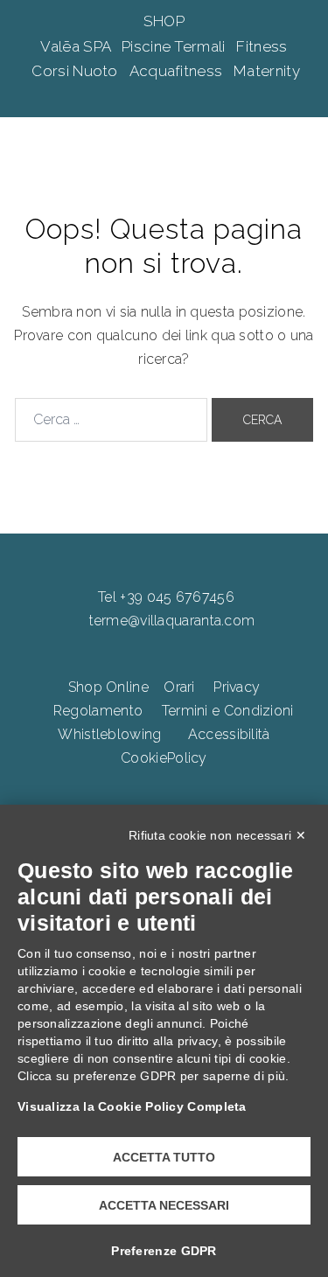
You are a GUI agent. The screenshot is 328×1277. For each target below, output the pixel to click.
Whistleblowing (109, 734)
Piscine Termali (175, 46)
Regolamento (98, 710)
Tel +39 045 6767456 (166, 597)
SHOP (164, 21)
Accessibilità (229, 734)
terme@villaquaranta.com (172, 620)
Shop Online (108, 687)
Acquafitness (178, 71)
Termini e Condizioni (228, 710)
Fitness (261, 46)
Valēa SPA (77, 46)
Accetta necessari (164, 1205)
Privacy (236, 687)
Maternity (267, 71)
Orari (179, 687)
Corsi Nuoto (76, 71)
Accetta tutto (164, 1157)
